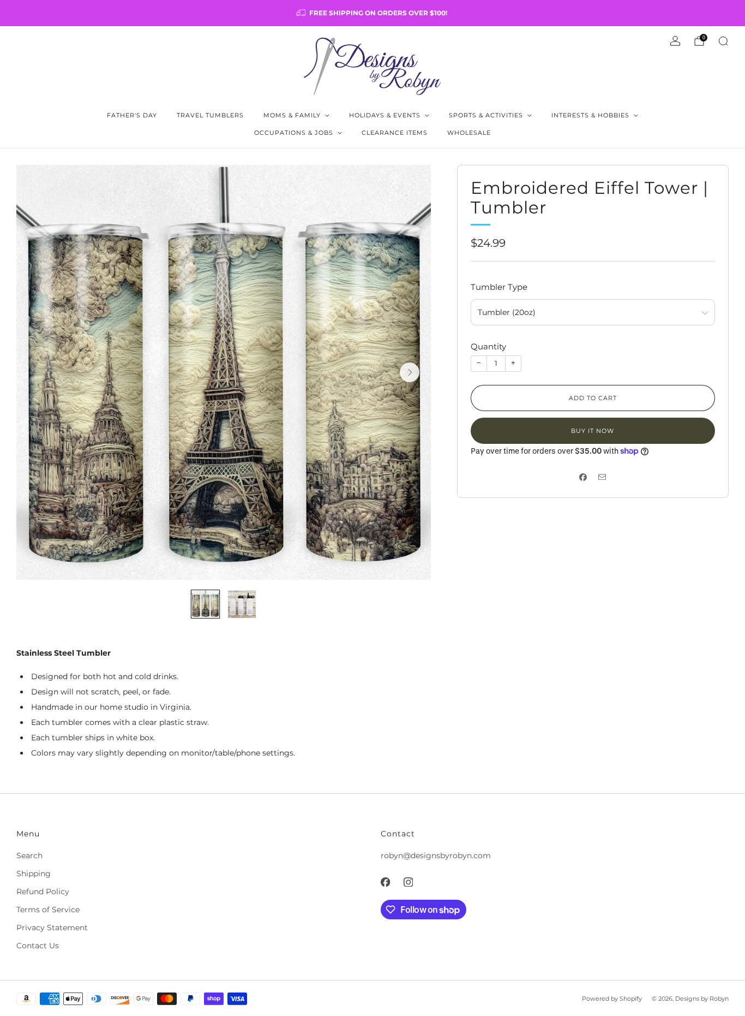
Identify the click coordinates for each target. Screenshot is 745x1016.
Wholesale (469, 132)
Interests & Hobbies (590, 115)
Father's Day (132, 115)
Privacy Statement (52, 927)
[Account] (675, 40)
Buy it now (592, 431)
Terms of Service (48, 909)
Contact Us (37, 945)
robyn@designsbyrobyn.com (436, 855)
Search (29, 855)
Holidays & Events (384, 115)
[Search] (723, 40)
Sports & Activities (486, 115)
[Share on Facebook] (583, 477)
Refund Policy (42, 891)
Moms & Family (292, 115)
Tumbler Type (499, 287)
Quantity (488, 346)
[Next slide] (409, 372)
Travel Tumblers (210, 115)
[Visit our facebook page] (385, 881)
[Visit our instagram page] (407, 881)
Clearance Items (395, 132)
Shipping (33, 873)
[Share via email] (602, 477)
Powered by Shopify (612, 998)
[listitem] (372, 13)
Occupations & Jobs (293, 132)
